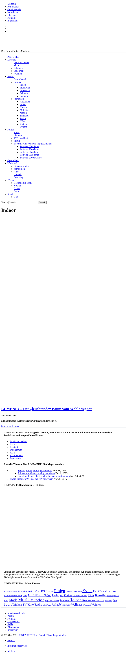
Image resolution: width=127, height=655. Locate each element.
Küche (91, 595)
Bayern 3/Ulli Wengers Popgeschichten (33, 143)
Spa (115, 600)
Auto (16, 171)
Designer (69, 591)
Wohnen (18, 73)
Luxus (116, 595)
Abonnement (16, 455)
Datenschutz (16, 449)
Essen (87, 590)
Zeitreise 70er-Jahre (29, 149)
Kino (62, 596)
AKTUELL (13, 57)
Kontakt (11, 17)
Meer (6, 600)
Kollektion (77, 595)
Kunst (17, 132)
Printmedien (13, 6)
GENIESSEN (37, 595)
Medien (11, 651)
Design (59, 590)
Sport (10, 194)
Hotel (55, 595)
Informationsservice (17, 645)
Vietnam (24, 124)
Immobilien (19, 168)
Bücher (50, 591)
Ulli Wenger (47, 605)
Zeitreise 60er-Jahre (29, 146)
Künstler (101, 595)
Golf (16, 196)
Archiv (13, 444)
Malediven (25, 110)
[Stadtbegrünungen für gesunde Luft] (14, 476)
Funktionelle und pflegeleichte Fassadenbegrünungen (44, 476)
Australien (25, 101)
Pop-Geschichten (52, 600)
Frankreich (25, 87)
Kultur (10, 129)
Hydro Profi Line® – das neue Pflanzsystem (31, 479)
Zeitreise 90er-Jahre (29, 154)
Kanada (23, 107)
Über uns (11, 15)
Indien (23, 104)
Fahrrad (103, 591)
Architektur (23, 591)
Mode (16, 65)
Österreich (25, 90)
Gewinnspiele (14, 9)
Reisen (10, 76)
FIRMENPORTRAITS (13, 595)
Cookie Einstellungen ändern (53, 635)
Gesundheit (13, 160)
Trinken (17, 604)
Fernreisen (19, 99)
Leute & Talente (21, 62)
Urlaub (56, 604)
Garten (17, 188)
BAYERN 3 (40, 591)
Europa (17, 82)
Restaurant (89, 600)
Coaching (18, 177)
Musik (17, 140)
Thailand (24, 115)
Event (16, 191)
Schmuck (18, 68)
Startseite (11, 3)
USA (22, 121)
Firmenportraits (21, 166)
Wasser (65, 604)
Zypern (23, 126)
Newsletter (12, 12)
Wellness (76, 604)
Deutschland (20, 79)
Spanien (24, 96)
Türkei (23, 118)
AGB (12, 452)
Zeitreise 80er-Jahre (29, 152)
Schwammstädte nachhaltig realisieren (36, 473)
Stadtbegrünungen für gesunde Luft (35, 470)
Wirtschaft (12, 163)
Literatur (18, 135)
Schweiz (24, 93)
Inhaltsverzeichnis (18, 441)
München (37, 600)
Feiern (112, 591)
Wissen (10, 180)
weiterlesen (14, 426)
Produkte (64, 600)
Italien (23, 85)
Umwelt (18, 174)
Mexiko (23, 112)
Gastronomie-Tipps (23, 182)
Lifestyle (11, 59)
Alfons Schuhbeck (10, 591)
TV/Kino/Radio (21, 138)
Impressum (12, 20)
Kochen (17, 185)
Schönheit (18, 71)
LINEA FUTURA (28, 635)
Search (4, 202)
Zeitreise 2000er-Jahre (31, 157)
